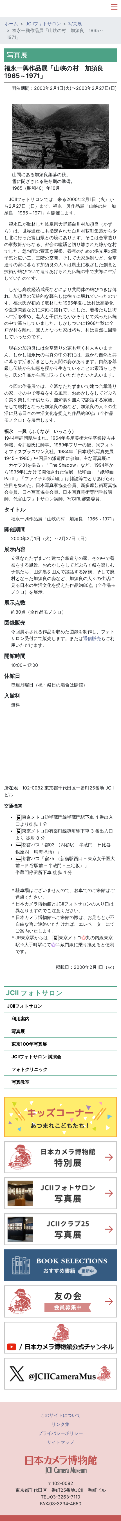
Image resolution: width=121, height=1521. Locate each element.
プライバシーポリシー (60, 1433)
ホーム (11, 23)
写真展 (75, 23)
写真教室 (18, 1082)
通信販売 (92, 638)
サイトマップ (60, 1442)
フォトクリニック (27, 1069)
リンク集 (60, 1424)
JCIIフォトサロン (43, 23)
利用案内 (18, 1018)
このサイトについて (60, 1415)
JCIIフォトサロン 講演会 (34, 1056)
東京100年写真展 (27, 1044)
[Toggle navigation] (114, 7)
